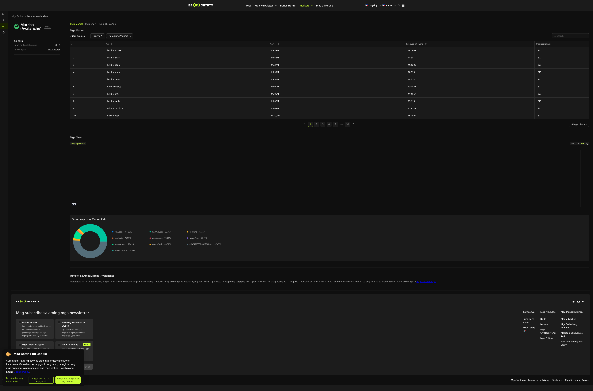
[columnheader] (186, 44)
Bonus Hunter (288, 5)
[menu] (4, 23)
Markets (304, 5)
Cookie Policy (21, 371)
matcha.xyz (54, 49)
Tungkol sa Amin (107, 23)
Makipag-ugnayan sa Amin (572, 334)
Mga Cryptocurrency (548, 331)
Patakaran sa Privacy (538, 380)
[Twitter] (573, 302)
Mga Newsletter (264, 5)
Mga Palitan (18, 16)
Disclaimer (557, 380)
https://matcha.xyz (426, 281)
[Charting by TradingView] (74, 204)
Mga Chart (90, 23)
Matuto (544, 324)
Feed (249, 5)
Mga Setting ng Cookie (577, 380)
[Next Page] (353, 124)
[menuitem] (4, 14)
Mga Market (76, 23)
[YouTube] (578, 302)
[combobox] (572, 36)
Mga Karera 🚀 (529, 329)
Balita (543, 318)
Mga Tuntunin (518, 380)
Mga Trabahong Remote (569, 326)
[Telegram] (583, 302)
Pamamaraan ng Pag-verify (572, 343)
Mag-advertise (324, 5)
